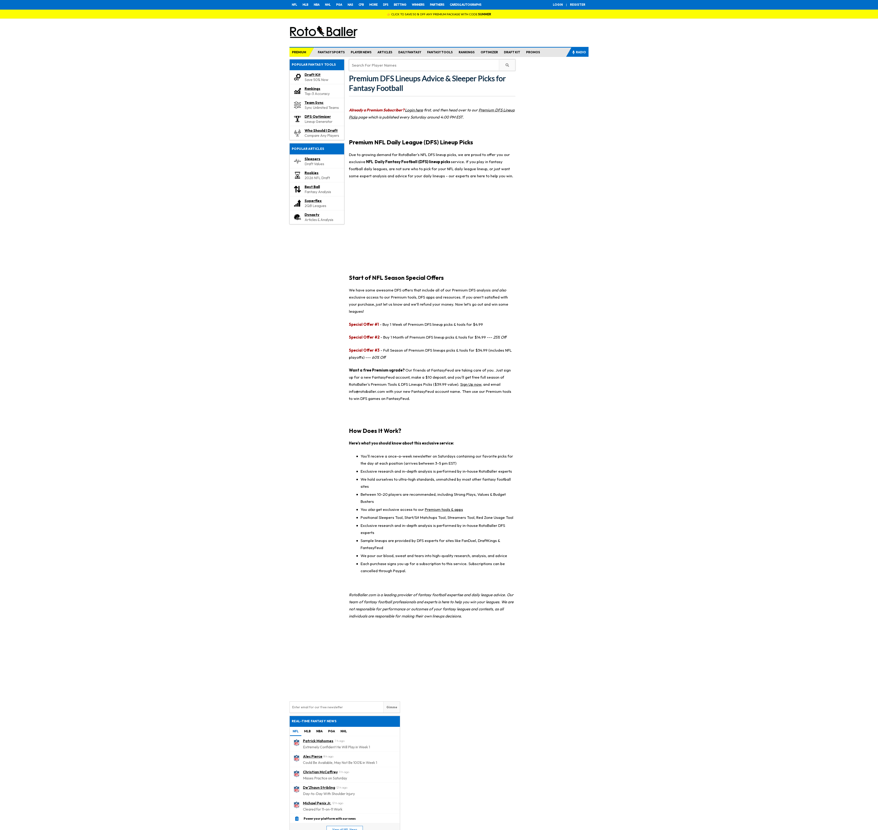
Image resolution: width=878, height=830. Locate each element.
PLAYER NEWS (361, 52)
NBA (316, 4)
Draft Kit (313, 75)
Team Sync (314, 102)
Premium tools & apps (444, 509)
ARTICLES (384, 52)
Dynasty (312, 215)
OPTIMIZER (489, 52)
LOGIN (558, 4)
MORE (373, 4)
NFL (294, 4)
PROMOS (533, 52)
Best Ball (312, 187)
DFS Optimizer (318, 116)
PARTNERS (437, 4)
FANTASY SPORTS (331, 52)
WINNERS (418, 4)
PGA (339, 4)
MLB (305, 4)
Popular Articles (308, 149)
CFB (361, 4)
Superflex (313, 201)
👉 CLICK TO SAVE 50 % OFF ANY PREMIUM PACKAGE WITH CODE (439, 14)
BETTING (400, 4)
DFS (385, 4)
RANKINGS (467, 52)
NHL (328, 4)
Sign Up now (470, 384)
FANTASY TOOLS (440, 52)
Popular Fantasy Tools (314, 64)
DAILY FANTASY (409, 52)
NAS (350, 4)
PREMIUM (299, 52)
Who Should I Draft (321, 130)
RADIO (581, 52)
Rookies (312, 173)
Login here (414, 110)
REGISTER (577, 4)
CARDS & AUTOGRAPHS (465, 4)
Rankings (312, 88)
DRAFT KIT (512, 52)
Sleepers (312, 159)
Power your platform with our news (330, 818)
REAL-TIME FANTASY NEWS (314, 721)
